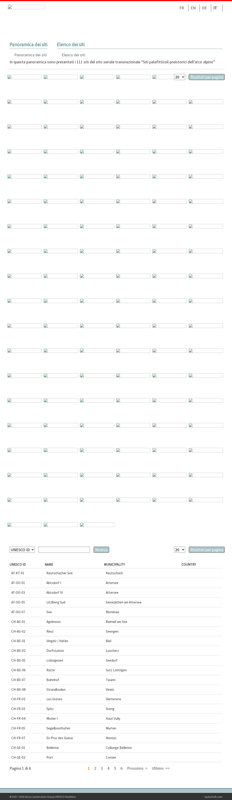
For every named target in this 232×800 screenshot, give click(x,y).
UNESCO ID (18, 564)
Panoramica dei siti (30, 54)
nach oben (221, 789)
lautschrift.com (213, 796)
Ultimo (158, 768)
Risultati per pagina (206, 77)
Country (188, 564)
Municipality (114, 564)
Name (49, 564)
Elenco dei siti (73, 54)
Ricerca (101, 549)
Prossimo (135, 768)
